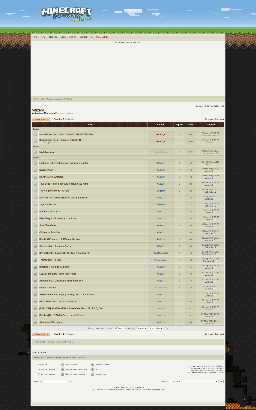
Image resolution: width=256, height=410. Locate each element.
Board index (39, 99)
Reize (209, 164)
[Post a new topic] (41, 119)
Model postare (47, 152)
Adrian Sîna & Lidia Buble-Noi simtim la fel (61, 280)
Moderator (49, 113)
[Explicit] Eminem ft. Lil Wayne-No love (59, 239)
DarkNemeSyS (161, 253)
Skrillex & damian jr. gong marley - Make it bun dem (66, 294)
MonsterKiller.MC (209, 135)
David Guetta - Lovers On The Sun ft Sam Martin (64, 253)
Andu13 (161, 170)
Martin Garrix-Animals (51, 177)
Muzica (69, 99)
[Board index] (60, 18)
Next (222, 119)
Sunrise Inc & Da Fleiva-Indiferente (57, 274)
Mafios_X (160, 134)
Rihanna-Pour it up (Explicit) (54, 267)
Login (63, 37)
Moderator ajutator (64, 113)
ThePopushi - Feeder (50, 260)
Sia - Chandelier (47, 225)
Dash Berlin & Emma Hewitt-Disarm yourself (63, 197)
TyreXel (138, 389)
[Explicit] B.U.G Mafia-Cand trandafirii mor (61, 315)
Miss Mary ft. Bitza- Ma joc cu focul (57, 218)
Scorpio (209, 142)
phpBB (126, 387)
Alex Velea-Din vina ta (51, 322)
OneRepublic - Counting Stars (55, 246)
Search (72, 37)
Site (36, 37)
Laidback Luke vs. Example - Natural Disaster (63, 163)
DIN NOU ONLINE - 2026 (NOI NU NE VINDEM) (68, 134)
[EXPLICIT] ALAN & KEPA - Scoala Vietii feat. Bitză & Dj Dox (71, 308)
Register (53, 37)
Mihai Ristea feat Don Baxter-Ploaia (58, 301)
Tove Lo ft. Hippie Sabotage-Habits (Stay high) (63, 184)
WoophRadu (160, 152)
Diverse (49, 99)
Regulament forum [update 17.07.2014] (60, 140)
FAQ (43, 37)
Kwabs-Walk (46, 170)
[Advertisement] (128, 70)
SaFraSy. (160, 163)
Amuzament (59, 99)
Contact (83, 37)
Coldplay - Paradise (49, 232)
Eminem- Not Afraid (49, 211)
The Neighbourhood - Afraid (54, 190)
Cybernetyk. (161, 260)
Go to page (210, 119)
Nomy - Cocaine (47, 287)
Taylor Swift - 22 (47, 204)
